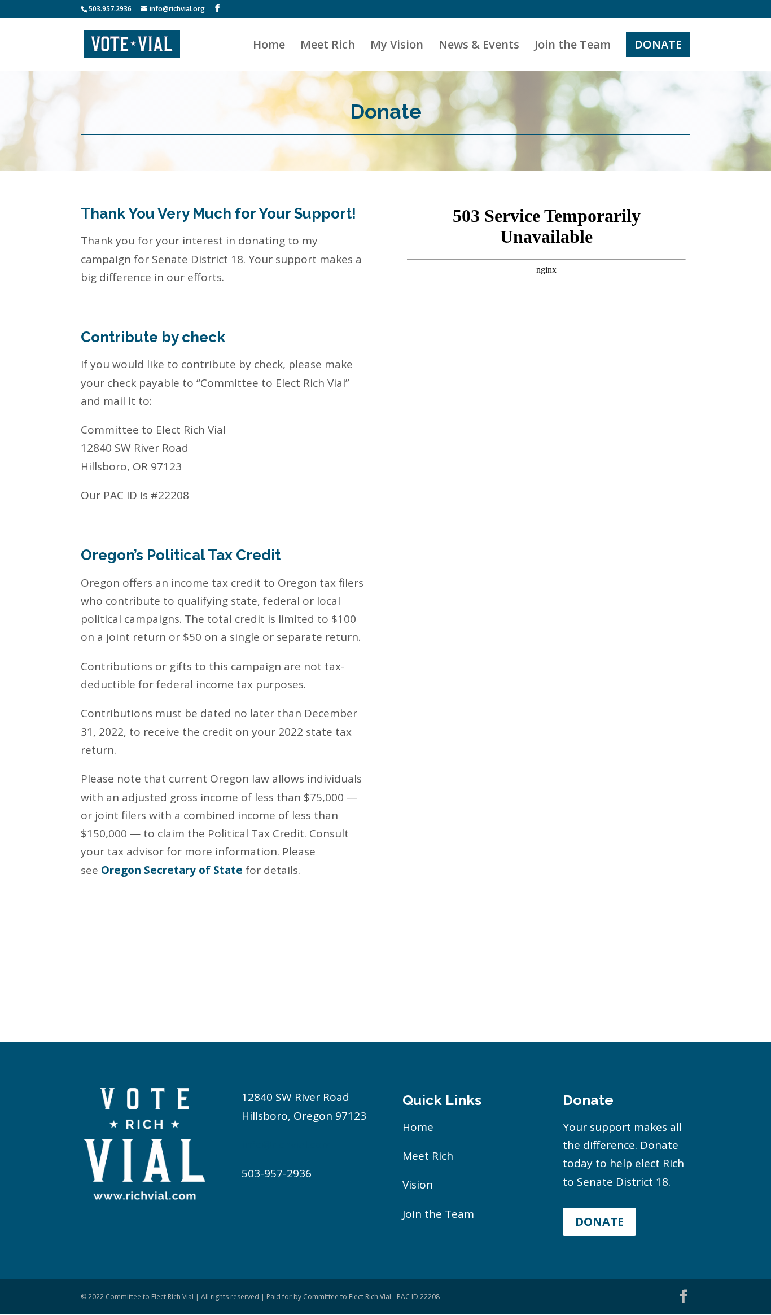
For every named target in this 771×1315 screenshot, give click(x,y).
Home (269, 46)
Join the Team (573, 46)
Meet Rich (327, 46)
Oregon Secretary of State (172, 870)
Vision (417, 1184)
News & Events (479, 46)
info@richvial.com (287, 1144)
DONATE (658, 44)
